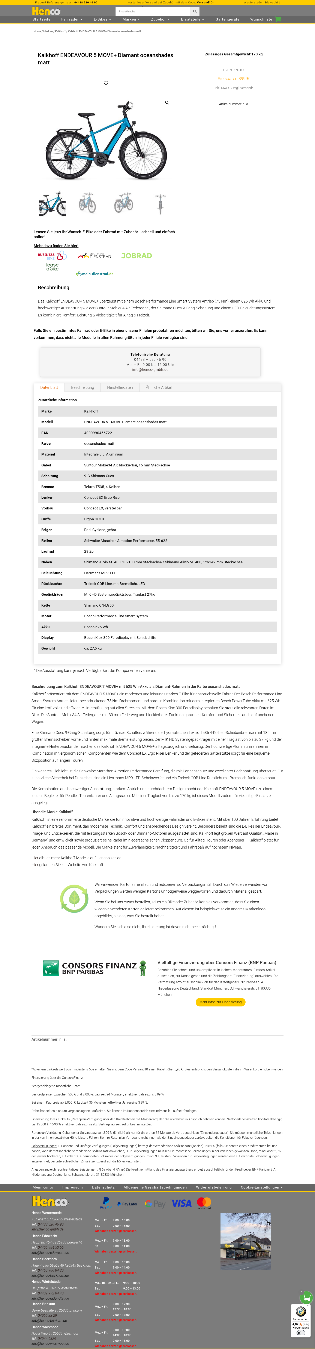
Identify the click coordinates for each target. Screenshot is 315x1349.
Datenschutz (103, 1187)
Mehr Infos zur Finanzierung (221, 1002)
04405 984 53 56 (51, 1247)
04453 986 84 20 (50, 1270)
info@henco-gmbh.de (150, 370)
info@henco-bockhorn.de (50, 1275)
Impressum (72, 1187)
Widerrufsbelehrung (214, 1187)
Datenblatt (49, 387)
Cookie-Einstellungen (260, 1187)
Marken (48, 31)
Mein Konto (43, 1187)
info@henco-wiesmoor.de (50, 1344)
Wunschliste (261, 19)
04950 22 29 (47, 1315)
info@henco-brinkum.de (49, 1321)
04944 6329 (47, 1339)
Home (37, 31)
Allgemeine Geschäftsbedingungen (155, 1187)
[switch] (301, 1332)
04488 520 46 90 (86, 2)
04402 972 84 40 (51, 1293)
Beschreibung (82, 387)
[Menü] (308, 1306)
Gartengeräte (228, 19)
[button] (167, 103)
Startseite (42, 19)
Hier (35, 858)
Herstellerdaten (120, 387)
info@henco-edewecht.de (50, 1253)
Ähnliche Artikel (159, 387)
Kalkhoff (60, 31)
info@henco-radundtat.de (50, 1298)
